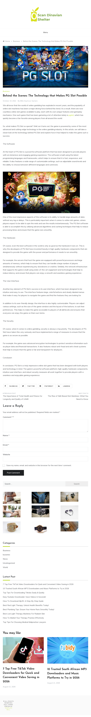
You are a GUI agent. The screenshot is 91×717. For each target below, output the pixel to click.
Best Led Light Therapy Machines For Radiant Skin (24, 614)
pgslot (71, 115)
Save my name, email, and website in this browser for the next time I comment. (38, 465)
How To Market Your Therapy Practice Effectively (23, 618)
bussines (6, 555)
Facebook (13, 386)
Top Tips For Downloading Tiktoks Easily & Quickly (23, 593)
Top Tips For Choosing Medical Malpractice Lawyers (24, 622)
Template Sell (8, 708)
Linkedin (66, 386)
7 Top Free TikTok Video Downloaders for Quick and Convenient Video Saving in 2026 (38, 584)
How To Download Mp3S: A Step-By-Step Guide (23, 601)
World (5, 567)
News (5, 559)
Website (6, 454)
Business (6, 91)
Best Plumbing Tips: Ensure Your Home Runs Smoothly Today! (28, 609)
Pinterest (49, 386)
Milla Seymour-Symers (29, 101)
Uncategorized (9, 563)
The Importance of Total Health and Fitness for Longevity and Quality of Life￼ (22, 397)
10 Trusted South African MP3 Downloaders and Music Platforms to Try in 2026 (36, 588)
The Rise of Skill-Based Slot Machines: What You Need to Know (68, 397)
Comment (8, 417)
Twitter (31, 386)
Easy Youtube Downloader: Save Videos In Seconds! (24, 597)
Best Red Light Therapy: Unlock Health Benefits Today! (26, 605)
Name (6, 435)
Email (6, 445)
